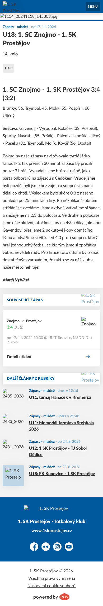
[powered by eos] (51, 596)
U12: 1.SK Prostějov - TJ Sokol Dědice (58, 451)
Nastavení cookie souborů (51, 586)
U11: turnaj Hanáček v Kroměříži (60, 397)
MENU (93, 6)
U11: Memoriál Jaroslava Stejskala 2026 (61, 426)
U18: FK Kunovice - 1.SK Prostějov (62, 474)
